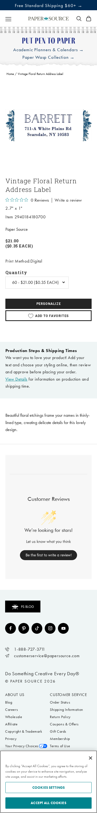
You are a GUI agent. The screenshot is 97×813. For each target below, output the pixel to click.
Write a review (68, 200)
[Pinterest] (23, 628)
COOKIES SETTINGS (48, 788)
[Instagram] (50, 628)
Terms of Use (60, 746)
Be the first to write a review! (49, 555)
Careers (11, 709)
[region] (48, 125)
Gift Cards (58, 731)
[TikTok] (37, 628)
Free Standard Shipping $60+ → (48, 5)
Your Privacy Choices (22, 746)
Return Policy (60, 717)
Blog (8, 702)
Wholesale (13, 717)
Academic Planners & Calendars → (48, 49)
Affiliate (11, 724)
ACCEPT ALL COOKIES (48, 803)
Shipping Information (66, 709)
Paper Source (16, 229)
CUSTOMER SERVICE (68, 694)
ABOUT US (15, 694)
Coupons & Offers (64, 724)
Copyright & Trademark (23, 731)
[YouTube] (63, 628)
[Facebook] (10, 628)
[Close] (90, 758)
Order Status (60, 702)
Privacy (10, 738)
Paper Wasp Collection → (48, 57)
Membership (60, 738)
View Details (16, 379)
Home (10, 74)
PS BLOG (27, 607)
